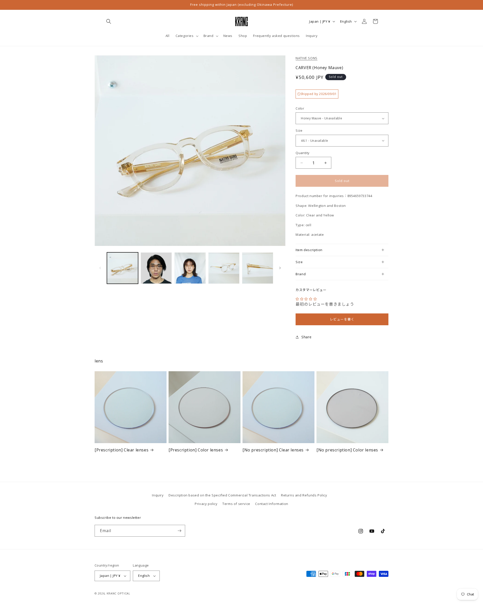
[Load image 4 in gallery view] (223, 268)
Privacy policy (206, 503)
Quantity (302, 153)
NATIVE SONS (306, 58)
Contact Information (271, 503)
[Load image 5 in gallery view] (257, 268)
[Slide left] (100, 267)
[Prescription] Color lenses (196, 450)
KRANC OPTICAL (118, 593)
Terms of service (236, 503)
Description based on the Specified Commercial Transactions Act (222, 495)
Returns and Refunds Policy (304, 495)
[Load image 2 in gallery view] (156, 268)
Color (300, 108)
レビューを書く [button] (342, 319)
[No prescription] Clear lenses (273, 450)
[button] (108, 21)
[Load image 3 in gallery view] (190, 268)
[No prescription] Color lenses (347, 450)
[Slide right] (280, 267)
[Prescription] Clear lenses (121, 450)
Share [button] (306, 337)
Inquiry (158, 495)
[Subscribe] (179, 531)
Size (299, 130)
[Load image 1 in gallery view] (122, 268)
